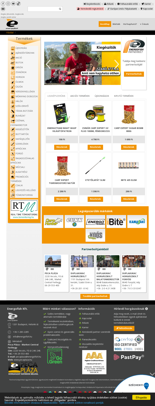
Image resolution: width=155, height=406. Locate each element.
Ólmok (19, 81)
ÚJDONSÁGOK (102, 95)
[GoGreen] (52, 355)
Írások (145, 24)
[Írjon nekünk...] (47, 269)
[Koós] (95, 234)
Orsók (19, 67)
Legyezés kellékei (26, 190)
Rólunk (110, 3)
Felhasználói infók (129, 3)
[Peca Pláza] (23, 368)
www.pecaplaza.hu (23, 359)
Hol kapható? (130, 24)
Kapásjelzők (23, 138)
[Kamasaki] (137, 221)
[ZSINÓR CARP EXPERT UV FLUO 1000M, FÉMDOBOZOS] (95, 113)
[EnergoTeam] (95, 221)
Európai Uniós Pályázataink (123, 8)
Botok (19, 62)
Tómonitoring (24, 195)
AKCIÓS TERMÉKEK (80, 95)
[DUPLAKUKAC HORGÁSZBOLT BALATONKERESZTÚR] (104, 269)
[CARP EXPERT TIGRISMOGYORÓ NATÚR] (62, 165)
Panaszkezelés (89, 339)
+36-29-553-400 (21, 353)
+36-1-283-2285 (21, 331)
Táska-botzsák (24, 110)
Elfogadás (141, 397)
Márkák (116, 24)
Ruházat (20, 115)
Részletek (61, 147)
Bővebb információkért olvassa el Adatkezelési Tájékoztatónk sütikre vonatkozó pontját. (54, 402)
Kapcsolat (147, 8)
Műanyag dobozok (27, 96)
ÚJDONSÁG (21, 48)
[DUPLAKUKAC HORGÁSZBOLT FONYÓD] (129, 269)
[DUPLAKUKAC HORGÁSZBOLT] (78, 269)
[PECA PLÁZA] (52, 269)
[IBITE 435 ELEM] (128, 165)
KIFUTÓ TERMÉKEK (124, 95)
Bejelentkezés (93, 3)
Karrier (147, 3)
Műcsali (20, 167)
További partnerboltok (95, 296)
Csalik (19, 185)
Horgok (20, 77)
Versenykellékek (25, 91)
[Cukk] (74, 221)
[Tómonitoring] (24, 209)
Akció (19, 57)
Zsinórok (21, 72)
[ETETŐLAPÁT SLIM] (95, 165)
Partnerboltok (134, 73)
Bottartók (22, 134)
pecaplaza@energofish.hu (28, 356)
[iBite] (116, 221)
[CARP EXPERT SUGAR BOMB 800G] (128, 113)
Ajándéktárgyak (25, 52)
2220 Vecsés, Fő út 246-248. (27, 350)
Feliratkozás (125, 328)
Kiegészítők (22, 129)
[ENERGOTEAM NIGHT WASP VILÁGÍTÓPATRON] (62, 113)
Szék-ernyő (22, 106)
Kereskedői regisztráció (91, 8)
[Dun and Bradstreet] (92, 362)
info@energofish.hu (22, 336)
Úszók (19, 86)
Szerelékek (22, 143)
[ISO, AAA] (129, 340)
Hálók (19, 101)
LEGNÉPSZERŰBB (56, 95)
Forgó (19, 153)
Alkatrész (21, 171)
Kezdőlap (105, 24)
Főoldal (9, 32)
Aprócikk (21, 148)
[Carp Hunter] (53, 221)
